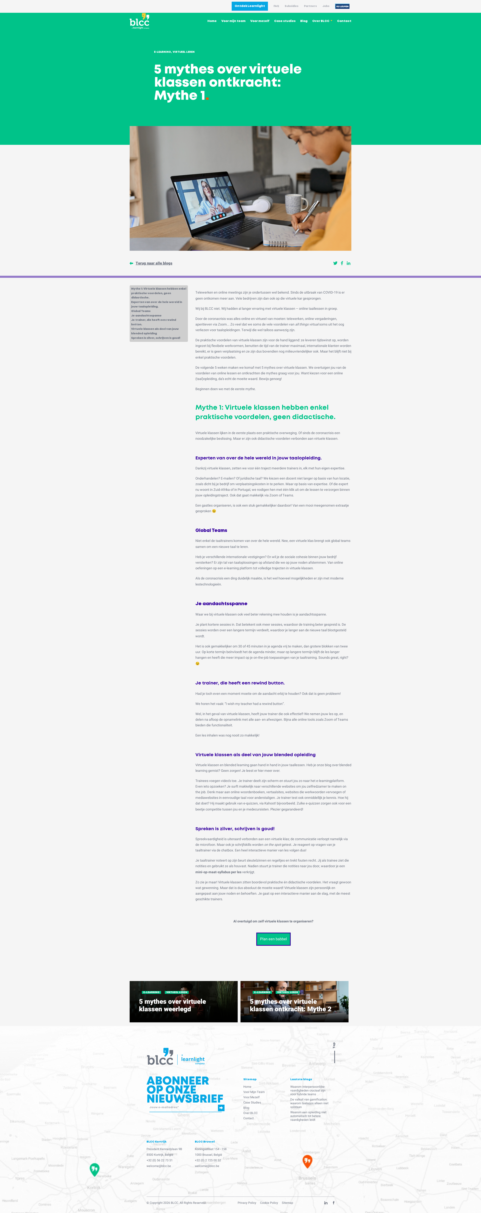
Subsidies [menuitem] (291, 6)
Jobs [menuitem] (325, 6)
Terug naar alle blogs (154, 263)
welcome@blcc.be (159, 1166)
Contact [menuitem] (344, 21)
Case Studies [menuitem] (252, 1102)
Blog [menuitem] (304, 21)
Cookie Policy (269, 1203)
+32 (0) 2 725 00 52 (208, 1160)
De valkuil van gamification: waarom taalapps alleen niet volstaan (309, 1103)
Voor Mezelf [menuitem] (251, 1097)
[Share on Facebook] (342, 263)
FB (333, 1203)
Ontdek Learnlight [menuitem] (250, 6)
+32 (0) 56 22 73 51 (160, 1160)
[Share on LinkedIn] (348, 263)
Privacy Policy (247, 1203)
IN (325, 1203)
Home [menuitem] (212, 21)
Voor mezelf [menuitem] (259, 21)
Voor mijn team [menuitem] (233, 21)
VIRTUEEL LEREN (176, 992)
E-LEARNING (151, 992)
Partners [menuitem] (310, 6)
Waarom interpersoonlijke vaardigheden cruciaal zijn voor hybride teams (307, 1090)
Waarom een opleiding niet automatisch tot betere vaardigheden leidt (308, 1116)
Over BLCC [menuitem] (320, 21)
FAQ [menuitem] (276, 6)
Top (334, 1045)
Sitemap (287, 1203)
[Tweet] (335, 263)
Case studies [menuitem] (285, 21)
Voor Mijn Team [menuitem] (254, 1092)
